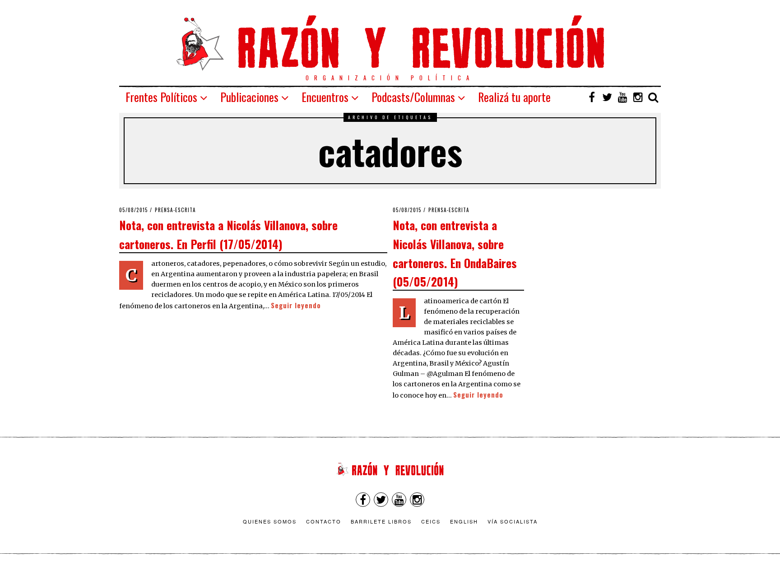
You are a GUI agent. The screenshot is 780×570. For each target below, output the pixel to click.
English (464, 521)
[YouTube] (622, 97)
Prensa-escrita (175, 209)
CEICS (431, 521)
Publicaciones (249, 97)
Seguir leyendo (296, 305)
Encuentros (325, 97)
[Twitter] (607, 97)
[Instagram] (637, 97)
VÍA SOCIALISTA (513, 521)
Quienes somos (270, 521)
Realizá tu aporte (514, 97)
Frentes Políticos (161, 97)
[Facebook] (591, 97)
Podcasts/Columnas (413, 97)
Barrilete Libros (381, 521)
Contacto (323, 521)
